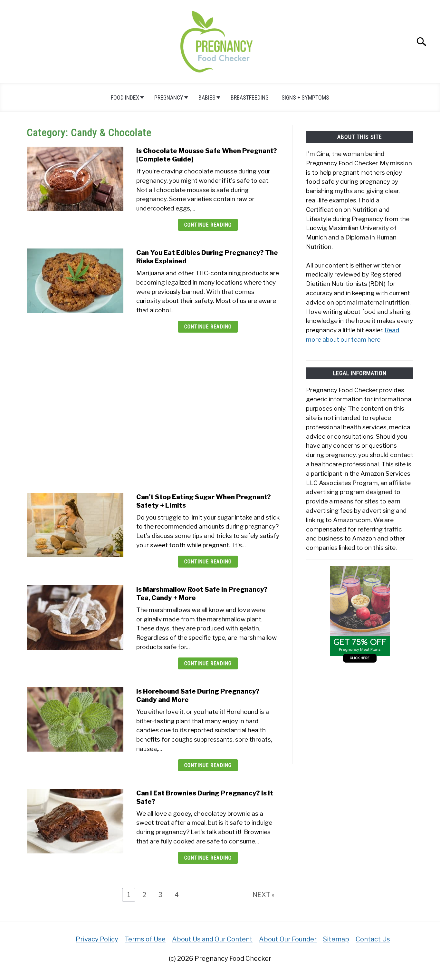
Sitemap (336, 939)
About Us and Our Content (212, 939)
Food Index (125, 97)
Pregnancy (168, 97)
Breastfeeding (250, 97)
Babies (206, 97)
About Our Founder (288, 939)
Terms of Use (145, 939)
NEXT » (263, 895)
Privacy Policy (97, 939)
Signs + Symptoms (305, 97)
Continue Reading (208, 225)
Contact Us (373, 939)
